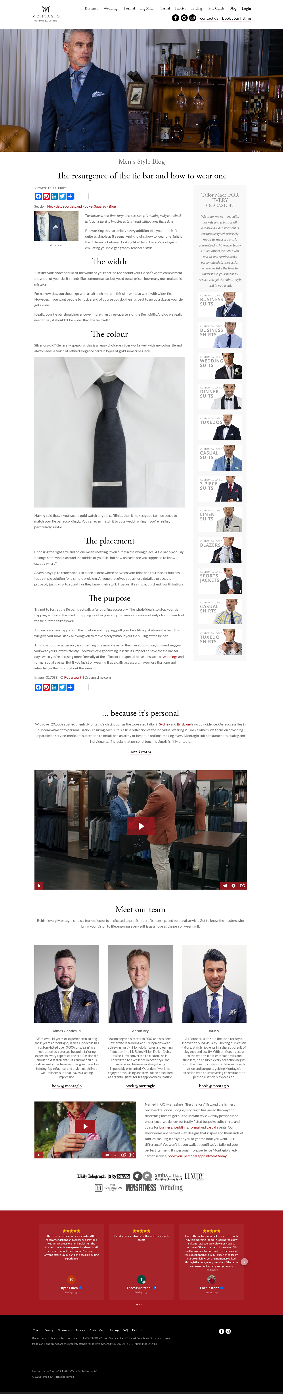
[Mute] (106, 1155)
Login (246, 8)
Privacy (49, 1330)
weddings (170, 656)
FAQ (125, 1330)
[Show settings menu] (115, 1155)
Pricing (196, 8)
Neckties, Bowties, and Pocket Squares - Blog (81, 206)
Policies (80, 1330)
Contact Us (209, 18)
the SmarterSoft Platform (58, 1371)
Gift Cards (216, 8)
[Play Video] (38, 1155)
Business (91, 8)
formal (194, 1127)
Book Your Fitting (236, 18)
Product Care (97, 1330)
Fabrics (180, 8)
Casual (165, 8)
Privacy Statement (110, 1338)
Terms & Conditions (137, 1338)
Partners (137, 1330)
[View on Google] (71, 1279)
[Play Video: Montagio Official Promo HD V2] (85, 1126)
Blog (233, 8)
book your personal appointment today (197, 1156)
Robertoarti (73, 677)
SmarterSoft (91, 1371)
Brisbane (184, 724)
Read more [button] (141, 1269)
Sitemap (114, 1330)
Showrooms (65, 1330)
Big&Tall (147, 8)
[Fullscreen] (132, 1155)
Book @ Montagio (67, 1085)
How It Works (140, 751)
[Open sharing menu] (123, 1155)
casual (211, 1127)
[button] (38, 1261)
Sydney (164, 724)
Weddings (111, 8)
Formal (129, 8)
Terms (36, 1330)
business (165, 1127)
